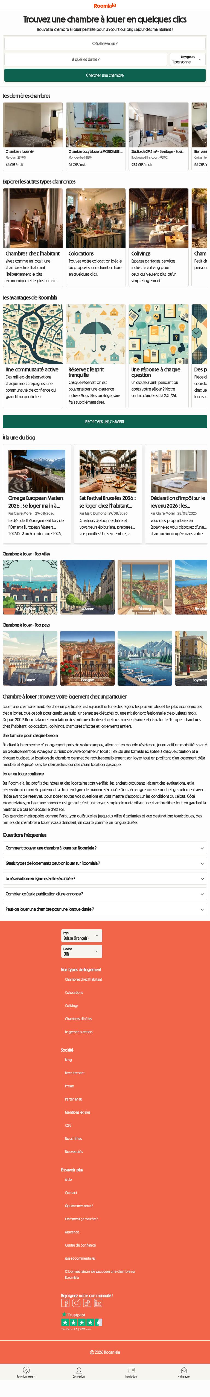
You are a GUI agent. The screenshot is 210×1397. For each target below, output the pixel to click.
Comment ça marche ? (81, 1219)
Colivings (141, 253)
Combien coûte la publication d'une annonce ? (44, 894)
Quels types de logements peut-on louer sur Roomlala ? (53, 863)
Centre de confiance (80, 1245)
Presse (69, 1086)
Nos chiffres (73, 1138)
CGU (68, 1125)
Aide (68, 1179)
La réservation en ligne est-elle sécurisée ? (40, 878)
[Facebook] (65, 1304)
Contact (71, 1193)
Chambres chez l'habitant (33, 253)
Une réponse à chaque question (156, 372)
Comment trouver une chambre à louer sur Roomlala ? (51, 848)
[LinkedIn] (98, 1304)
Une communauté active (32, 369)
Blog (68, 1060)
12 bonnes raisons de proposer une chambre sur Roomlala (100, 1274)
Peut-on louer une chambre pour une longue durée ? (50, 909)
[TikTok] (87, 1304)
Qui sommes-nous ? (79, 1206)
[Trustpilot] (81, 1329)
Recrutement (74, 1073)
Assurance (72, 1232)
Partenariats (73, 1099)
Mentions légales (77, 1112)
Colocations (81, 253)
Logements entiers (79, 1032)
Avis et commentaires (80, 1258)
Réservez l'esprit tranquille (86, 372)
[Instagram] (76, 1304)
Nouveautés (74, 1152)
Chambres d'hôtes (78, 1019)
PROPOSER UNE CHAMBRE (104, 422)
